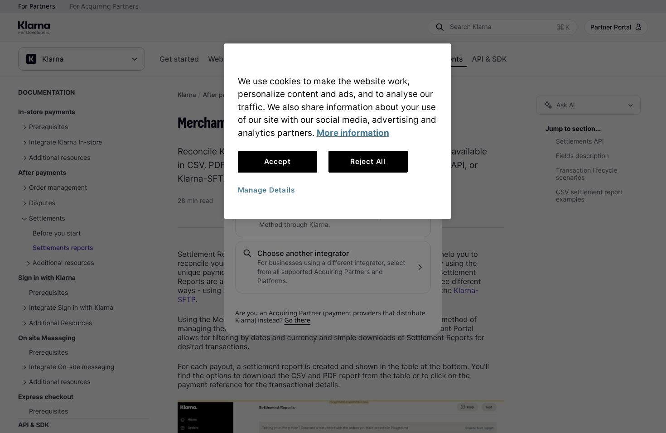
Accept (277, 161)
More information (353, 133)
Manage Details (266, 190)
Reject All (368, 161)
